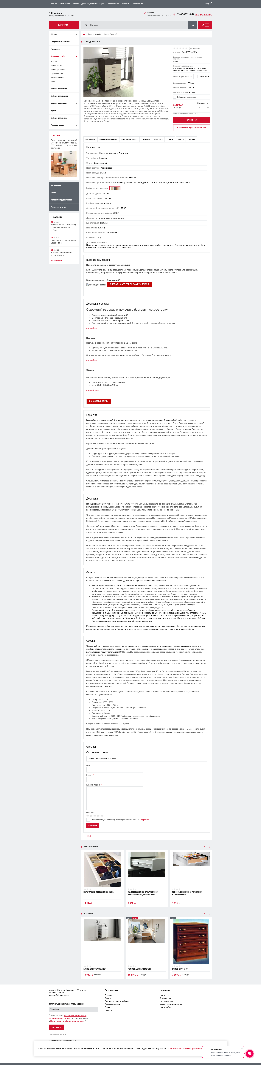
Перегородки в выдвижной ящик (98, 892)
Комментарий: (94, 785)
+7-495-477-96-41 (185, 14)
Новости (108, 1010)
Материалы (56, 185)
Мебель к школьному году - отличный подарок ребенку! (63, 227)
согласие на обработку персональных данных (68, 1017)
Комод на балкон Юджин (139, 969)
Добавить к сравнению (186, 97)
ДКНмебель (55, 13)
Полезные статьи (58, 207)
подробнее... (92, 328)
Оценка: (90, 812)
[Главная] (84, 34)
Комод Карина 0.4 (180, 969)
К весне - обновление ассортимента (61, 254)
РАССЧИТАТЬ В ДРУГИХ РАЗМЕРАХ (191, 128)
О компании (65, 4)
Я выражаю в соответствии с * (68, 1018)
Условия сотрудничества (61, 200)
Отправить (56, 1027)
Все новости (55, 260)
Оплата (76, 4)
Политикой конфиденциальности (67, 1021)
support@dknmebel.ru (59, 995)
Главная (53, 4)
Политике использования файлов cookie (186, 1048)
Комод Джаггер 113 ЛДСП (94, 969)
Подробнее (144, 820)
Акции (53, 192)
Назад (89, 836)
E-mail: (90, 775)
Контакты (126, 4)
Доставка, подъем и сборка (92, 4)
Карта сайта (138, 4)
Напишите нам (113, 4)
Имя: (89, 765)
